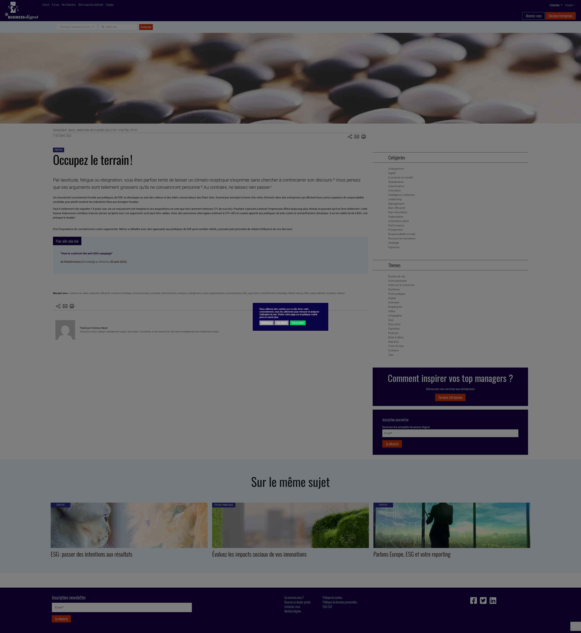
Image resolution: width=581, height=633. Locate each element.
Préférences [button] (266, 323)
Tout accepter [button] (298, 323)
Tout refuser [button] (281, 323)
